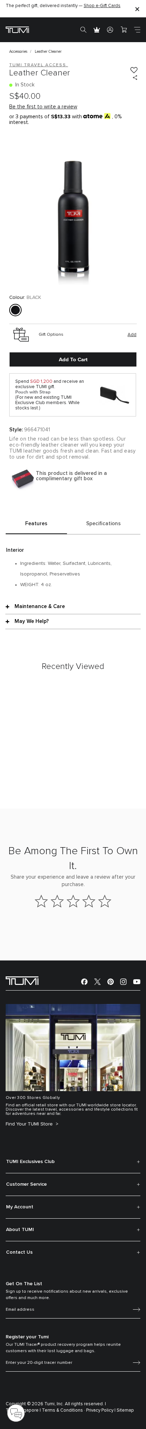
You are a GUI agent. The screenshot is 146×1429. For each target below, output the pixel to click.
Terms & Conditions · (63, 1410)
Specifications (103, 523)
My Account (19, 1206)
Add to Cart (73, 359)
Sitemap (125, 1410)
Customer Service (26, 1184)
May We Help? (32, 621)
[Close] (137, 9)
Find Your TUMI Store (30, 1124)
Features (36, 523)
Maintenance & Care (40, 606)
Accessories (18, 51)
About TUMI (20, 1229)
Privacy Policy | (101, 1410)
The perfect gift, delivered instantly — (63, 6)
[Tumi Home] (17, 29)
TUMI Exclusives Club (30, 1161)
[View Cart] (123, 30)
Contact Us (19, 1252)
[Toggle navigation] (137, 30)
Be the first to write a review (43, 106)
